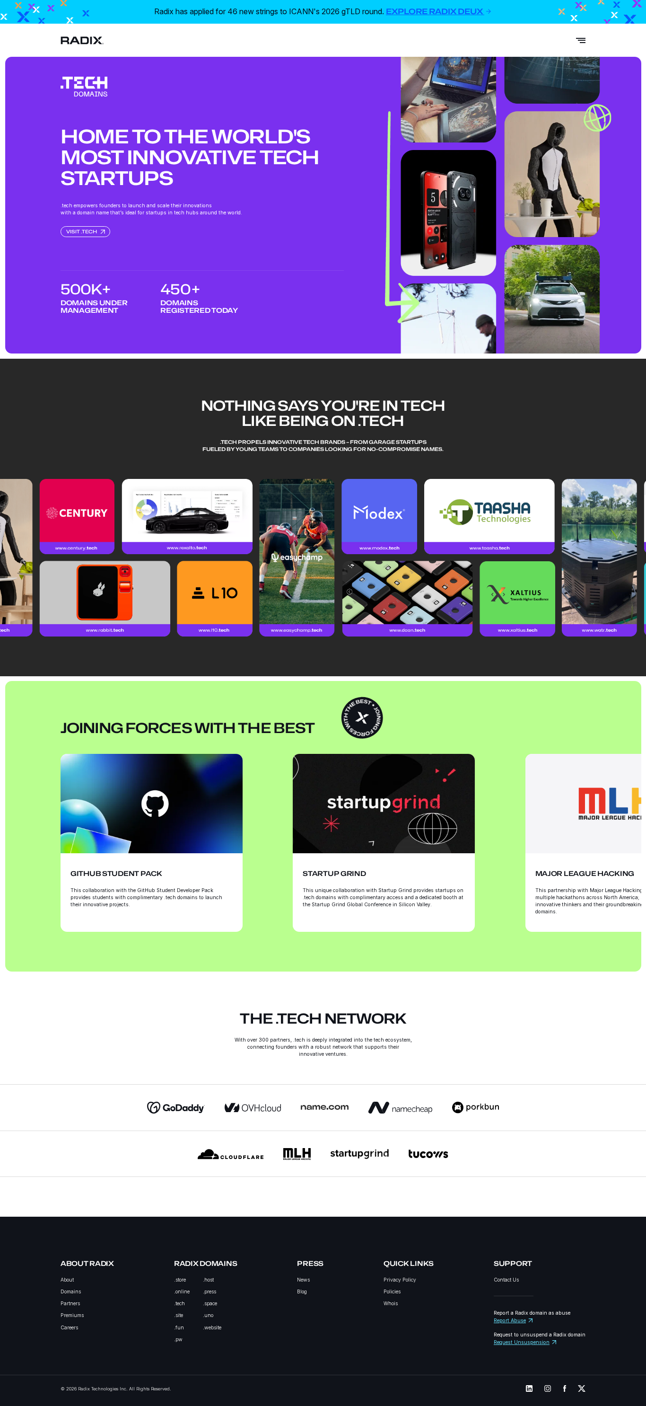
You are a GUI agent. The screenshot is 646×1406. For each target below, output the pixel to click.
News (303, 1280)
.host (208, 1280)
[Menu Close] (580, 40)
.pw (178, 1339)
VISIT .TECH (81, 231)
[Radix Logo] (82, 40)
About (67, 1280)
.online (182, 1292)
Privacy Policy (400, 1280)
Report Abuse (510, 1321)
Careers (69, 1328)
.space (210, 1303)
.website (212, 1328)
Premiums (72, 1315)
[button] (164, 811)
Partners (70, 1303)
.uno (208, 1315)
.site (178, 1315)
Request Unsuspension (522, 1342)
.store (180, 1280)
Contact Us (506, 1280)
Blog (302, 1292)
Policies (392, 1292)
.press (209, 1292)
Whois (391, 1303)
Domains (71, 1292)
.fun (179, 1328)
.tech (179, 1303)
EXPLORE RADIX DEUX (435, 11)
